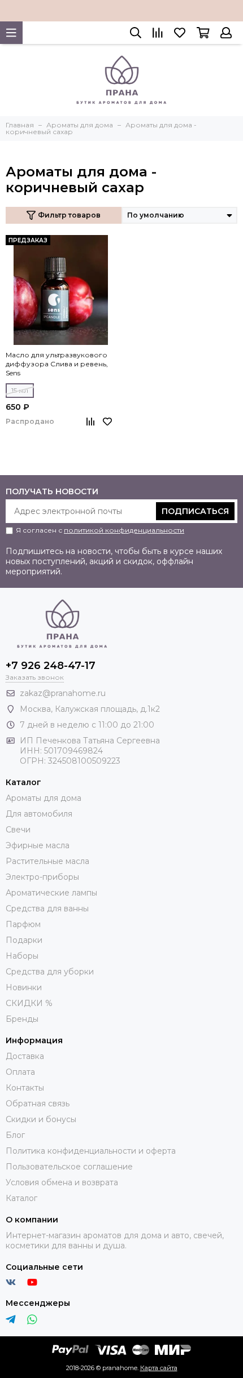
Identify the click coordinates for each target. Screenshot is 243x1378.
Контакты (25, 1088)
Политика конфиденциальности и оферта (91, 1151)
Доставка (25, 1056)
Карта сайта (158, 1368)
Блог (15, 1135)
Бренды (22, 1019)
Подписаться (195, 511)
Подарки (24, 940)
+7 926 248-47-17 (51, 665)
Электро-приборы (42, 877)
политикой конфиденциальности (124, 530)
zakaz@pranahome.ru (63, 693)
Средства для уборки (50, 972)
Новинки (24, 987)
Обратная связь (38, 1103)
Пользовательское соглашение (69, 1167)
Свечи (18, 830)
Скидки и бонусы (41, 1119)
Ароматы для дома (43, 798)
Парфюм (23, 924)
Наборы (22, 956)
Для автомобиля (39, 814)
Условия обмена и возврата (62, 1182)
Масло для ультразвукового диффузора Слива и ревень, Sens (57, 364)
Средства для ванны (47, 908)
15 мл (19, 390)
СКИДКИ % (29, 1003)
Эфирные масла (38, 845)
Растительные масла (47, 861)
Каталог (21, 1198)
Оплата (20, 1072)
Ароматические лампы (51, 893)
